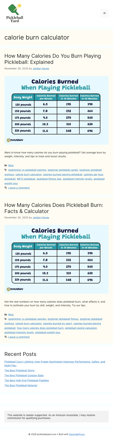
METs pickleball (26, 178)
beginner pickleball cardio (63, 169)
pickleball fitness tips (49, 178)
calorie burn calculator (28, 174)
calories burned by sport (57, 323)
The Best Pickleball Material (20, 385)
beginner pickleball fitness (63, 319)
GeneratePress (77, 434)
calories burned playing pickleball (62, 174)
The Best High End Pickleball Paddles (26, 380)
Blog (11, 165)
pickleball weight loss (47, 332)
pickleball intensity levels (77, 178)
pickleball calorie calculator (81, 328)
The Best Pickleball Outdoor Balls (24, 375)
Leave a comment (19, 187)
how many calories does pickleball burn (40, 328)
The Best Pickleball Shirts (19, 370)
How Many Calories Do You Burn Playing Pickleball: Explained (52, 59)
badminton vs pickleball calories (27, 169)
